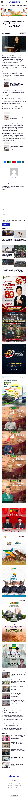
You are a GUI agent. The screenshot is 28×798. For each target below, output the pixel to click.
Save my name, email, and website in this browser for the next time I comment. (13, 221)
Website (4, 215)
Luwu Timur (12, 5)
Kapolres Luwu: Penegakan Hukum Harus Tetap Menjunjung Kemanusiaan (18, 688)
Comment (4, 189)
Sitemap (18, 788)
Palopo (2, 5)
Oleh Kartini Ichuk (6, 33)
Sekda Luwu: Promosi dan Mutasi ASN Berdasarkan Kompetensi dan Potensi (18, 674)
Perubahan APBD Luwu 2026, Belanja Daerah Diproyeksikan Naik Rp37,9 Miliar (17, 695)
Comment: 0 (22, 33)
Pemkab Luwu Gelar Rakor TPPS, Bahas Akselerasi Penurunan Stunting (18, 757)
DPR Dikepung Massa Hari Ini (20, 254)
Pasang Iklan (18, 785)
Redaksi (10, 788)
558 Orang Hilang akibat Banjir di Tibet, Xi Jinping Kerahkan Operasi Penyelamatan (13, 715)
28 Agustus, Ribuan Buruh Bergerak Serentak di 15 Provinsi (18, 750)
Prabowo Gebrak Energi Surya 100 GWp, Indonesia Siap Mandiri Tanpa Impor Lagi (7, 270)
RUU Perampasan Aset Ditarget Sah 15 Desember (17, 117)
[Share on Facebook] (5, 162)
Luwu (7, 5)
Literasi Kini (14, 2)
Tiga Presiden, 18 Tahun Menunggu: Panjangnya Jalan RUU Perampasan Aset (16, 84)
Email (3, 209)
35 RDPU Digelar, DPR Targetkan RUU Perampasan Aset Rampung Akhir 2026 (19, 270)
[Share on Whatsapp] (10, 162)
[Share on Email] (13, 162)
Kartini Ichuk (14, 178)
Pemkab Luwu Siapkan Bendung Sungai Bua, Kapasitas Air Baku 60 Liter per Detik (18, 702)
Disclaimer (10, 783)
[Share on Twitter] (8, 162)
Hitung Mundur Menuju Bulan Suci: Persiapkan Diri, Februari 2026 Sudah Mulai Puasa (17, 744)
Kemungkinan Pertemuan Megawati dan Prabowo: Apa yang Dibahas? (14, 24)
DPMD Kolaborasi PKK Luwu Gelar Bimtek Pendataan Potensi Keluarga (18, 764)
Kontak (10, 785)
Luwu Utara (19, 5)
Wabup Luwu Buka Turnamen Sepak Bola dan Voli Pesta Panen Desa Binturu (18, 681)
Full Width (18, 783)
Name (3, 204)
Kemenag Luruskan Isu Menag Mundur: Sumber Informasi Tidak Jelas (16, 148)
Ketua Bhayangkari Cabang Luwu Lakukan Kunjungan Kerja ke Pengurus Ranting (18, 737)
